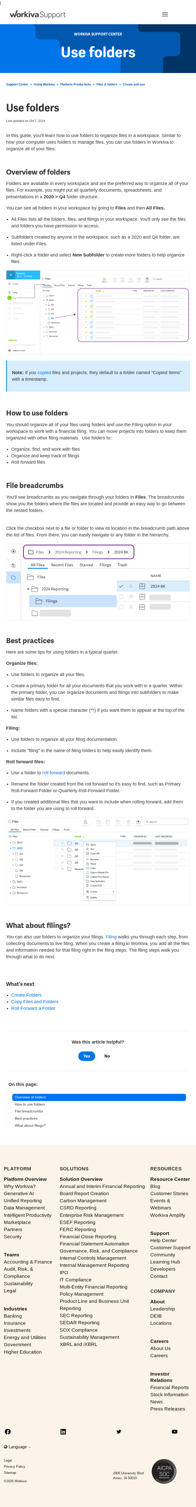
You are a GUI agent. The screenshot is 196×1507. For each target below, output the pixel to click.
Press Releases (167, 1409)
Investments (17, 1330)
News (156, 1401)
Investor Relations (161, 1377)
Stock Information (169, 1394)
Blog (155, 1186)
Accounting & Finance (28, 1262)
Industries (15, 1309)
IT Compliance (76, 1279)
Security (13, 1236)
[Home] (38, 14)
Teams (11, 1254)
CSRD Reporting (78, 1207)
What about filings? (30, 1125)
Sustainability (18, 1283)
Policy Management (81, 1294)
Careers (159, 1341)
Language (18, 1447)
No (107, 1056)
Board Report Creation (84, 1193)
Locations (161, 1323)
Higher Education (23, 1352)
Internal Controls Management (93, 1258)
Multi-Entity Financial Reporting (94, 1287)
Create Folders (26, 995)
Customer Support (170, 1247)
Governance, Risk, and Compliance (99, 1251)
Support (159, 1233)
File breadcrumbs (29, 1111)
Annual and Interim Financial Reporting (102, 1186)
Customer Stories (169, 1193)
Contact (158, 1276)
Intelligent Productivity (28, 1215)
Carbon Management (83, 1200)
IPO (64, 1272)
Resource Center (170, 1179)
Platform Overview (25, 1179)
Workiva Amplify (167, 1215)
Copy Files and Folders (34, 1001)
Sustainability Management (89, 1337)
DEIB (156, 1316)
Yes (86, 1056)
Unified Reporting (23, 1200)
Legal (10, 1290)
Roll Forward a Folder (33, 1008)
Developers (163, 1269)
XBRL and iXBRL (78, 1344)
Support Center (17, 84)
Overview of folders (30, 1097)
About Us (160, 1348)
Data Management (24, 1207)
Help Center (163, 1240)
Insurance (15, 1323)
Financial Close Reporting (88, 1236)
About (157, 1301)
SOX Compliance (79, 1330)
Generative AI (19, 1193)
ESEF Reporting (77, 1222)
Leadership (162, 1309)
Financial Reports (169, 1387)
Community (162, 1254)
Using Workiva (44, 84)
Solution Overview (81, 1179)
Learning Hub (165, 1262)
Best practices (26, 1118)
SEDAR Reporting (80, 1322)
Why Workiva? (20, 1186)
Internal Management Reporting (94, 1265)
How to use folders (30, 1104)
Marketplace (17, 1222)
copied (44, 372)
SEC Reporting (76, 1315)
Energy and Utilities (25, 1337)
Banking (13, 1316)
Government (17, 1344)
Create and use (134, 84)
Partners (13, 1229)
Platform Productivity (75, 84)
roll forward (53, 772)
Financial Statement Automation (94, 1243)
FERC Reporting (78, 1229)
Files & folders (106, 84)
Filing (111, 936)
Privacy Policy (14, 1466)
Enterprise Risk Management (92, 1215)
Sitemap (10, 1473)
